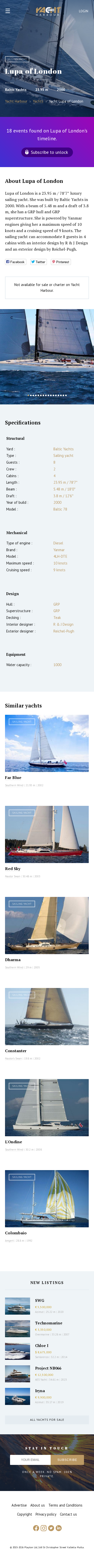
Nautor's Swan (13, 1058)
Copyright (24, 1514)
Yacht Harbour (48, 12)
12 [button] (56, 395)
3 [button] (33, 395)
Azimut (39, 1312)
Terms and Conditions (65, 1505)
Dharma (13, 959)
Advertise (19, 1505)
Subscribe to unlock (49, 152)
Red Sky (12, 868)
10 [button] (51, 395)
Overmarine (42, 1334)
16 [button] (66, 395)
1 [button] (28, 395)
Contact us (68, 1514)
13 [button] (58, 395)
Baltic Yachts (16, 89)
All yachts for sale (47, 1420)
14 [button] (61, 395)
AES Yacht (41, 1379)
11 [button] (53, 395)
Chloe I (41, 1345)
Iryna (40, 1390)
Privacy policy (46, 1514)
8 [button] (46, 395)
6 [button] (41, 395)
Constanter (16, 1050)
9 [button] (48, 395)
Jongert (9, 1240)
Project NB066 (48, 1368)
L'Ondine (13, 1142)
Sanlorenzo (42, 1357)
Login (83, 11)
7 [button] (43, 395)
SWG (39, 1300)
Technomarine (48, 1322)
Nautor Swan (12, 876)
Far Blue (13, 777)
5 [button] (38, 395)
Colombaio (16, 1233)
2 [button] (31, 395)
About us (37, 1505)
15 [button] (63, 395)
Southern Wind (14, 785)
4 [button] (36, 395)
